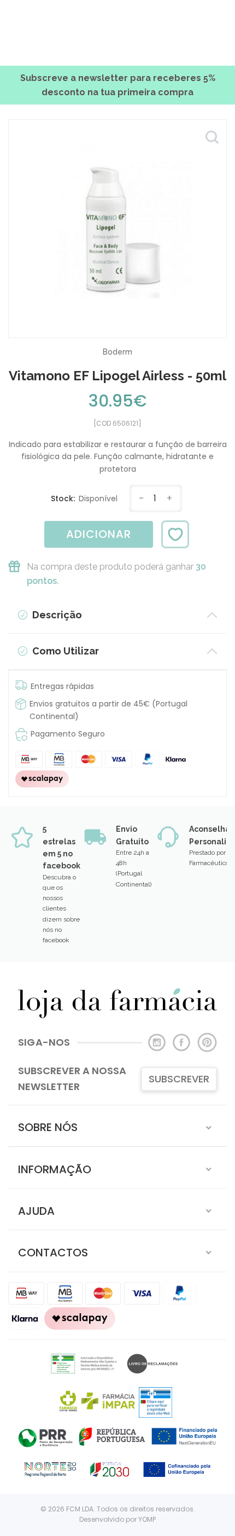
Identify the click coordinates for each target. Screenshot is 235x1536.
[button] (117, 1126)
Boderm (117, 351)
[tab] (117, 1125)
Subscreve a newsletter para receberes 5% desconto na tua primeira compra (117, 85)
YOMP (147, 1519)
